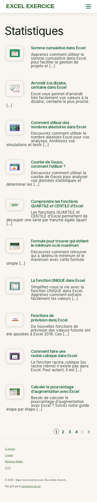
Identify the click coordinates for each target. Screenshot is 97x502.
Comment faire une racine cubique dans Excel (54, 353)
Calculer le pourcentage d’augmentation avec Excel (55, 389)
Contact (9, 455)
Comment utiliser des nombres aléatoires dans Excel (58, 124)
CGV (8, 467)
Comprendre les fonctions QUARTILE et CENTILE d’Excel (57, 203)
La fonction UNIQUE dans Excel (58, 280)
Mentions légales (14, 461)
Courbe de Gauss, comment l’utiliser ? (48, 164)
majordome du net (31, 486)
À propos (10, 448)
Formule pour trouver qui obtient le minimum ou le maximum (60, 243)
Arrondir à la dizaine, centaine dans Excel (49, 85)
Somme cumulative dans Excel (58, 48)
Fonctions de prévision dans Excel (49, 317)
